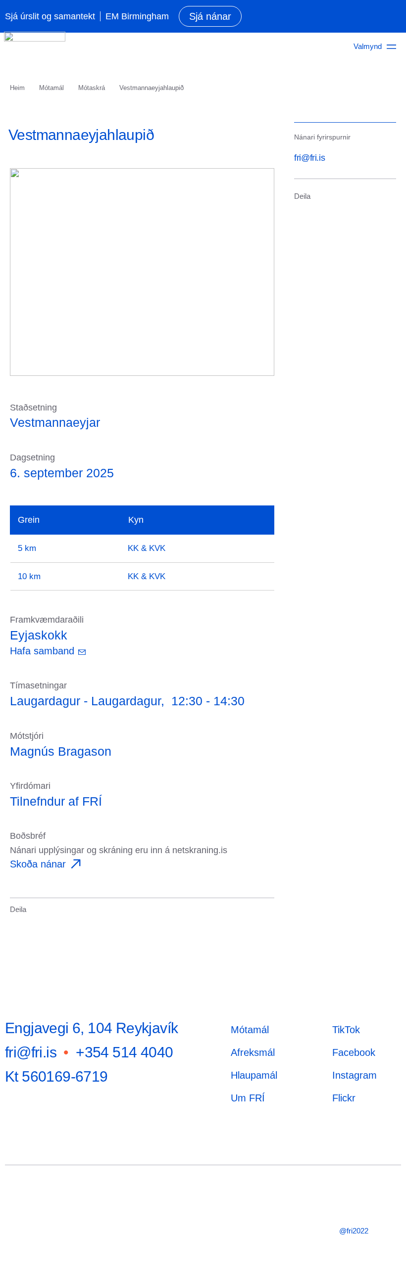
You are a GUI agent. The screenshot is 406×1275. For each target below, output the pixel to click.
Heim (17, 87)
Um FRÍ (248, 1098)
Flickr (343, 1098)
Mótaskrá (91, 87)
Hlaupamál (254, 1075)
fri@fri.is (309, 158)
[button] (16, 923)
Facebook (353, 1052)
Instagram (354, 1075)
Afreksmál (253, 1052)
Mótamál (51, 87)
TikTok (346, 1029)
